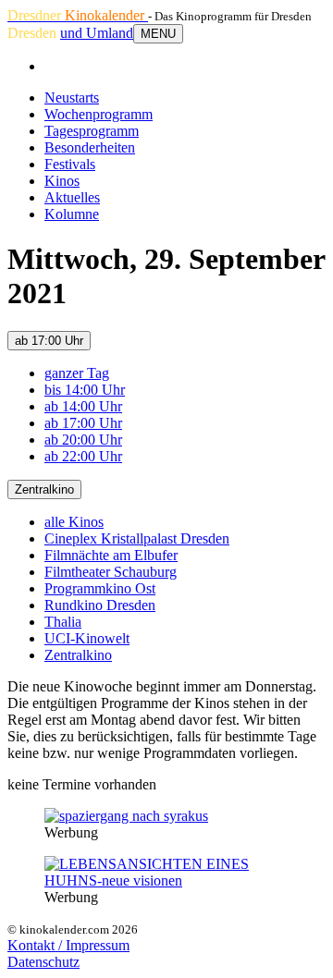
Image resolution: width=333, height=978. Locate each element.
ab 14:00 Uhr (83, 406)
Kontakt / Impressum (68, 945)
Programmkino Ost (99, 588)
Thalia (62, 622)
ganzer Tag (76, 373)
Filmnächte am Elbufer (111, 555)
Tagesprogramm (91, 131)
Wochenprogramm (98, 114)
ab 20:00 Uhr (83, 439)
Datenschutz (43, 962)
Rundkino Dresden (99, 605)
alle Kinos (74, 522)
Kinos (62, 181)
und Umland (96, 33)
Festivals (69, 164)
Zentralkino (44, 489)
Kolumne (71, 214)
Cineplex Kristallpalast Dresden (136, 538)
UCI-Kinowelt (87, 638)
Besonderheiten (89, 147)
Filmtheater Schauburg (110, 572)
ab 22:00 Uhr (83, 456)
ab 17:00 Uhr (49, 341)
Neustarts (71, 97)
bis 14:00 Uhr (84, 389)
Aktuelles (72, 197)
